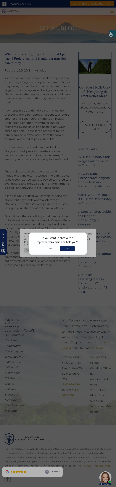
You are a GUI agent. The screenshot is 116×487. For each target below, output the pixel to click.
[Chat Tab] (58, 243)
